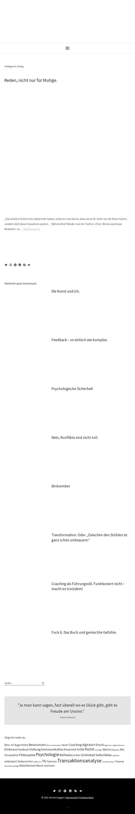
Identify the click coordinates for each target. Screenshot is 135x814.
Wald (22, 765)
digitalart (88, 745)
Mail (29, 266)
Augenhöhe (21, 745)
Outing (57, 240)
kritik (80, 749)
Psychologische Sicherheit (72, 388)
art (12, 745)
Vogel (17, 766)
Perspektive (11, 755)
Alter (7, 745)
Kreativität (70, 749)
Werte (39, 765)
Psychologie (47, 754)
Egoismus (108, 745)
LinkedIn (20, 266)
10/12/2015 (8, 86)
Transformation (108, 762)
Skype (25, 266)
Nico (19, 86)
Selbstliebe (104, 755)
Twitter (6, 266)
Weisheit (31, 765)
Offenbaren (49, 240)
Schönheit (88, 755)
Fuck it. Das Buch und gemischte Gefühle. (84, 632)
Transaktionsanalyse (79, 760)
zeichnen (49, 765)
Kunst (89, 749)
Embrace (10, 749)
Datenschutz (87, 797)
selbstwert (10, 761)
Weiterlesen (31, 229)
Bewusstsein (37, 745)
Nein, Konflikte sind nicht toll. (75, 437)
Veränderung (9, 766)
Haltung (35, 749)
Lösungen (98, 750)
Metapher (115, 750)
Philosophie (27, 755)
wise (22, 240)
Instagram (11, 266)
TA (44, 761)
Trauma (70, 240)
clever (64, 745)
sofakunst (37, 762)
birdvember (56, 745)
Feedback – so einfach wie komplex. (80, 339)
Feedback (23, 749)
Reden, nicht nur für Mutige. (30, 80)
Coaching (75, 745)
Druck (99, 745)
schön (77, 755)
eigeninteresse (118, 745)
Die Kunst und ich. (66, 291)
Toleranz (51, 761)
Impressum (72, 797)
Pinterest (15, 266)
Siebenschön (25, 761)
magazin (16, 240)
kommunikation (52, 749)
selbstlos (115, 755)
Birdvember (61, 486)
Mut (42, 240)
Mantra (107, 749)
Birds (49, 745)
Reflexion (66, 755)
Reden (63, 240)
